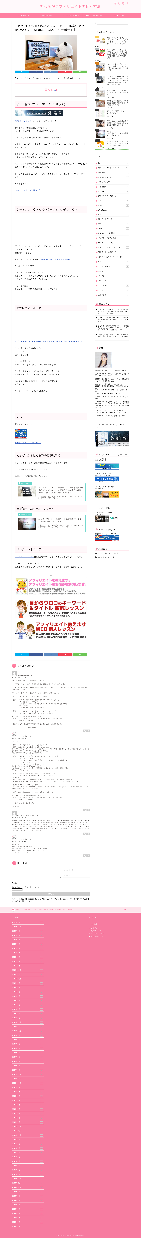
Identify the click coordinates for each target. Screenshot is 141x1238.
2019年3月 (27, 957)
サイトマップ (93, 917)
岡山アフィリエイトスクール (113, 168)
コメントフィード (97, 934)
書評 (113, 200)
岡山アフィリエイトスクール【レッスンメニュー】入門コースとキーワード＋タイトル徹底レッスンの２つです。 (117, 41)
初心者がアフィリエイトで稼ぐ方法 (70, 6)
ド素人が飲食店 (112, 182)
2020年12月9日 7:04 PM (19, 817)
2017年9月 (27, 1035)
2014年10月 (27, 1187)
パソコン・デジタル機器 (113, 238)
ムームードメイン (101, 514)
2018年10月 (27, 979)
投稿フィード (96, 931)
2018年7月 (27, 992)
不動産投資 (112, 187)
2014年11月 (27, 1183)
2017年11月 (27, 1027)
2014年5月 (27, 1209)
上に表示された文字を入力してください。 (27, 887)
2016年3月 (27, 1113)
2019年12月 (27, 927)
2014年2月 (27, 1222)
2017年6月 (27, 1048)
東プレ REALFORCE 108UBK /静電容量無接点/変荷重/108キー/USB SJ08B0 (49, 342)
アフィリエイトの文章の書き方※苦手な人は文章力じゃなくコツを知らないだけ (117, 123)
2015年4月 (27, 1161)
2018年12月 (27, 970)
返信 (87, 731)
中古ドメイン (112, 281)
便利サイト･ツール (113, 219)
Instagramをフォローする (105, 557)
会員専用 (112, 172)
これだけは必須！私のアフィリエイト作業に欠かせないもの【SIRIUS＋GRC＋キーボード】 (113, 311)
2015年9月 (27, 1139)
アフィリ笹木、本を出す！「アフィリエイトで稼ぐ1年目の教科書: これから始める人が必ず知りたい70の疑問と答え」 (117, 54)
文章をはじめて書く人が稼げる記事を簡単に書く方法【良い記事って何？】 (117, 103)
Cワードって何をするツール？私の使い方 (116, 112)
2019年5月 (27, 948)
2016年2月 (27, 1118)
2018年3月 (27, 1009)
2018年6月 (27, 996)
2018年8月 (27, 987)
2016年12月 (27, 1074)
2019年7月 (27, 940)
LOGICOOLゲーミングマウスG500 (55, 259)
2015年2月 (27, 1170)
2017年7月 (27, 1044)
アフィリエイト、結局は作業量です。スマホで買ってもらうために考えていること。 (117, 143)
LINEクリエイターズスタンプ (112, 247)
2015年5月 (27, 1157)
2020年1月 (27, 922)
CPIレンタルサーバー (102, 475)
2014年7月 (27, 1200)
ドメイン (112, 276)
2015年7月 (27, 1148)
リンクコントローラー (24, 557)
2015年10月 (27, 1135)
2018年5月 (27, 1000)
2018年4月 (27, 1005)
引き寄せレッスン (113, 177)
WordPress (113, 210)
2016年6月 (27, 1100)
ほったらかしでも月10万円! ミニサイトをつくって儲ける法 (117, 92)
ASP (113, 214)
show (54, 90)
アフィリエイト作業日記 (70, 16)
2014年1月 (27, 1226)
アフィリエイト (113, 285)
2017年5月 (27, 1053)
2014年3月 (27, 1218)
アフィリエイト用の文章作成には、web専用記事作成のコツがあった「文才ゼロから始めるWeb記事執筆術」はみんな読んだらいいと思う (117, 80)
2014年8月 (27, 1196)
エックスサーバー (101, 461)
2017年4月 (27, 1057)
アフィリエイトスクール (117, 16)
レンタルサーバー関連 (113, 233)
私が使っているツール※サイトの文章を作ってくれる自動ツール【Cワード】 (117, 133)
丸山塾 (113, 205)
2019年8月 (27, 935)
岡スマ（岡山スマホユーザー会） (112, 257)
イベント (112, 290)
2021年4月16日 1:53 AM (19, 841)
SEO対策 (112, 228)
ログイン (94, 928)
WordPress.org (97, 936)
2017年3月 (27, 1061)
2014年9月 (27, 1192)
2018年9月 (27, 983)
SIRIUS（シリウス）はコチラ (28, 190)
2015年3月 (27, 1166)
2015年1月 (27, 1174)
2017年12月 (27, 1022)
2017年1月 (27, 1070)
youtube (113, 191)
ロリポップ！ (100, 488)
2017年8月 (27, 1040)
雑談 (113, 223)
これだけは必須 (23, 16)
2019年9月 (27, 931)
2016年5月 (27, 1105)
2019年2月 (27, 961)
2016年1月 (27, 1122)
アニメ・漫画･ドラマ (113, 266)
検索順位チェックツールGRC (28, 443)
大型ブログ (112, 295)
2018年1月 (27, 1018)
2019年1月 (27, 966)
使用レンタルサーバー (94, 16)
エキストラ (112, 271)
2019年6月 (27, 944)
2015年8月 (27, 1144)
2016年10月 (27, 1083)
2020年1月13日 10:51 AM (19, 677)
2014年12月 (27, 1179)
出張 (113, 262)
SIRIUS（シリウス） (24, 121)
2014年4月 (27, 1213)
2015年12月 (27, 1126)
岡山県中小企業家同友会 (112, 252)
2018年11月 (27, 974)
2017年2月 (27, 1066)
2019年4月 (27, 953)
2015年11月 (27, 1131)
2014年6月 (27, 1205)
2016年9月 (27, 1087)
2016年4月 (27, 1109)
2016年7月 (27, 1096)
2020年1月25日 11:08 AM (19, 738)
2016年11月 (27, 1079)
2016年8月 (27, 1092)
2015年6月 (27, 1152)
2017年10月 (27, 1031)
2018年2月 (27, 1013)
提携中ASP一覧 (47, 16)
